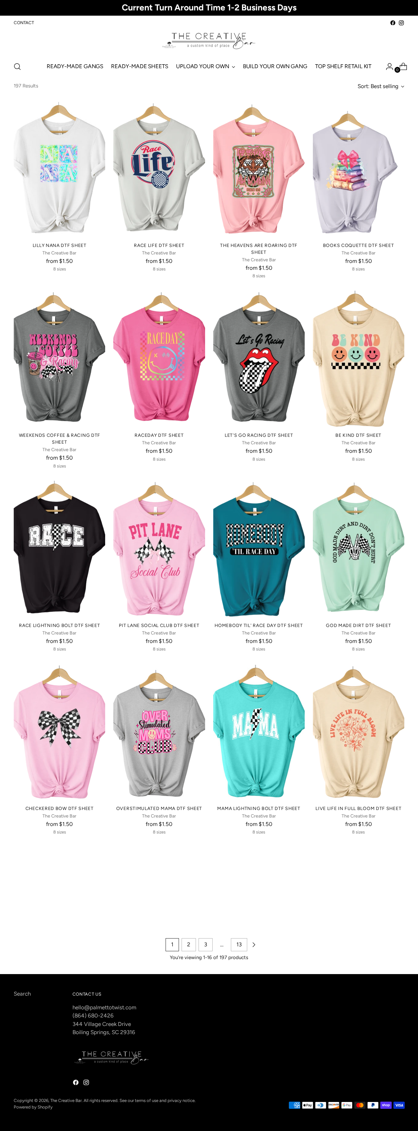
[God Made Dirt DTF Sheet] (358, 548)
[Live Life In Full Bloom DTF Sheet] (358, 731)
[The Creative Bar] (209, 41)
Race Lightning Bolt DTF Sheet (59, 625)
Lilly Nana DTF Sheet (60, 245)
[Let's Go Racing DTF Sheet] (259, 358)
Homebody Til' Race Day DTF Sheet (259, 625)
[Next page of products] (254, 944)
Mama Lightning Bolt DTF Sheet (258, 808)
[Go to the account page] (387, 66)
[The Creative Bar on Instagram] (401, 23)
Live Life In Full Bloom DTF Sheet (358, 808)
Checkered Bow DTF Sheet (59, 808)
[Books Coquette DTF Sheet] (358, 168)
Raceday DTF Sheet (159, 435)
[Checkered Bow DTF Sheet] (59, 731)
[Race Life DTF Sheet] (159, 168)
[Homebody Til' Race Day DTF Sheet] (259, 548)
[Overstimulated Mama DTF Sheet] (159, 731)
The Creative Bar (66, 1100)
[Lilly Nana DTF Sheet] (59, 168)
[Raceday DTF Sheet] (159, 358)
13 (239, 944)
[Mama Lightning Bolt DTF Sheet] (259, 731)
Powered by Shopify (33, 1106)
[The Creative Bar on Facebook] (393, 23)
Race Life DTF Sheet (159, 245)
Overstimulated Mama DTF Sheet (159, 808)
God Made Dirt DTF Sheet (358, 625)
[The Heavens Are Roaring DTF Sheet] (259, 168)
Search (22, 993)
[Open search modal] (17, 66)
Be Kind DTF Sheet (358, 435)
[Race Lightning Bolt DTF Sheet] (59, 548)
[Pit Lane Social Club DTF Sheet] (159, 548)
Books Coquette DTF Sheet (358, 245)
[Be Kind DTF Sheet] (358, 358)
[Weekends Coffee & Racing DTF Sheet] (59, 358)
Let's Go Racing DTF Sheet (259, 435)
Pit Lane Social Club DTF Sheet (159, 625)
